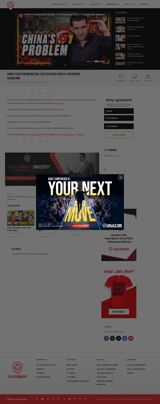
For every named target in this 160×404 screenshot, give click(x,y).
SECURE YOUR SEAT (80, 202)
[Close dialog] (120, 177)
